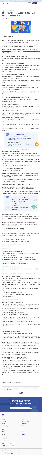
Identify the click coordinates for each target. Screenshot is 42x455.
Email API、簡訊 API (6, 426)
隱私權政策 (4, 453)
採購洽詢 (23, 434)
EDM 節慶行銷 (10, 382)
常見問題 (4, 431)
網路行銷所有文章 (21, 392)
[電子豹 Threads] (10, 450)
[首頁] (5, 3)
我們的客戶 (23, 433)
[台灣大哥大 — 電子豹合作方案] (6, 444)
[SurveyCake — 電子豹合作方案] (6, 446)
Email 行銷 (4, 421)
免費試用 (34, 3)
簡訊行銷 (4, 423)
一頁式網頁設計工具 (6, 425)
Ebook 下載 (4, 436)
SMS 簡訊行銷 (17, 382)
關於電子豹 (23, 431)
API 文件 (4, 434)
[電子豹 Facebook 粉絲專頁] (5, 450)
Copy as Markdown (7, 18)
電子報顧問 (23, 425)
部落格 (3, 433)
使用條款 (8, 453)
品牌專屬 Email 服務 (25, 421)
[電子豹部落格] (3, 450)
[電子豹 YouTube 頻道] (12, 450)
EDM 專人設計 (24, 423)
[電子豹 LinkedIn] (7, 450)
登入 (29, 3)
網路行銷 (10, 10)
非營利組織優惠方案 (6, 438)
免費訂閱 (30, 407)
